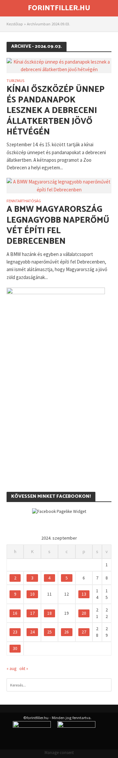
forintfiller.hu (59, 8)
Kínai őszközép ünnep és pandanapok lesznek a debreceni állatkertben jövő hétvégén (56, 111)
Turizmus (15, 81)
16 (15, 613)
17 (32, 613)
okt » (23, 668)
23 (15, 632)
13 (84, 594)
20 (84, 613)
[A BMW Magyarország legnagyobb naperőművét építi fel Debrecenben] (59, 185)
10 (32, 594)
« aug (11, 668)
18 (49, 613)
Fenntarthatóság (24, 201)
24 (32, 632)
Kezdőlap (15, 23)
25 (49, 632)
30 (15, 648)
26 (66, 632)
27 (84, 632)
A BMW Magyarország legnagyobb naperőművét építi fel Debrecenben (58, 225)
